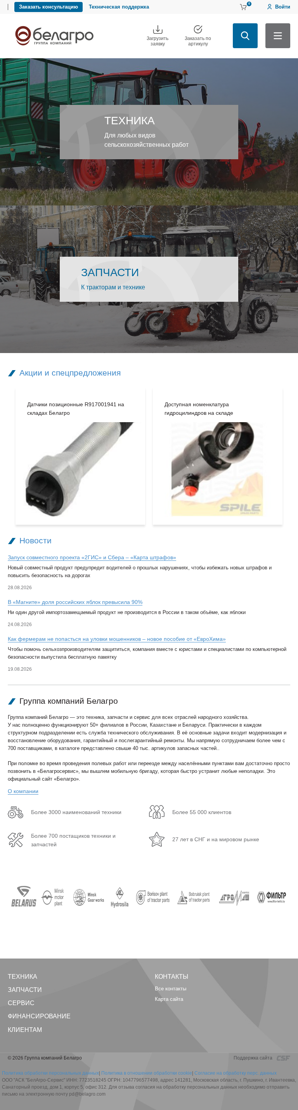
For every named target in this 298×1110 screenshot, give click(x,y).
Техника (22, 976)
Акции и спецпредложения (70, 372)
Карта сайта (169, 999)
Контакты (171, 976)
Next (294, 456)
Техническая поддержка (119, 7)
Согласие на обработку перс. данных (235, 1073)
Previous (4, 456)
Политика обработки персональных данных (50, 1073)
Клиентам (25, 1029)
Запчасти (25, 989)
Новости (35, 540)
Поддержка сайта (254, 1058)
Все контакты (170, 989)
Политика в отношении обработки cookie (146, 1073)
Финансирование (39, 1016)
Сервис (21, 1003)
